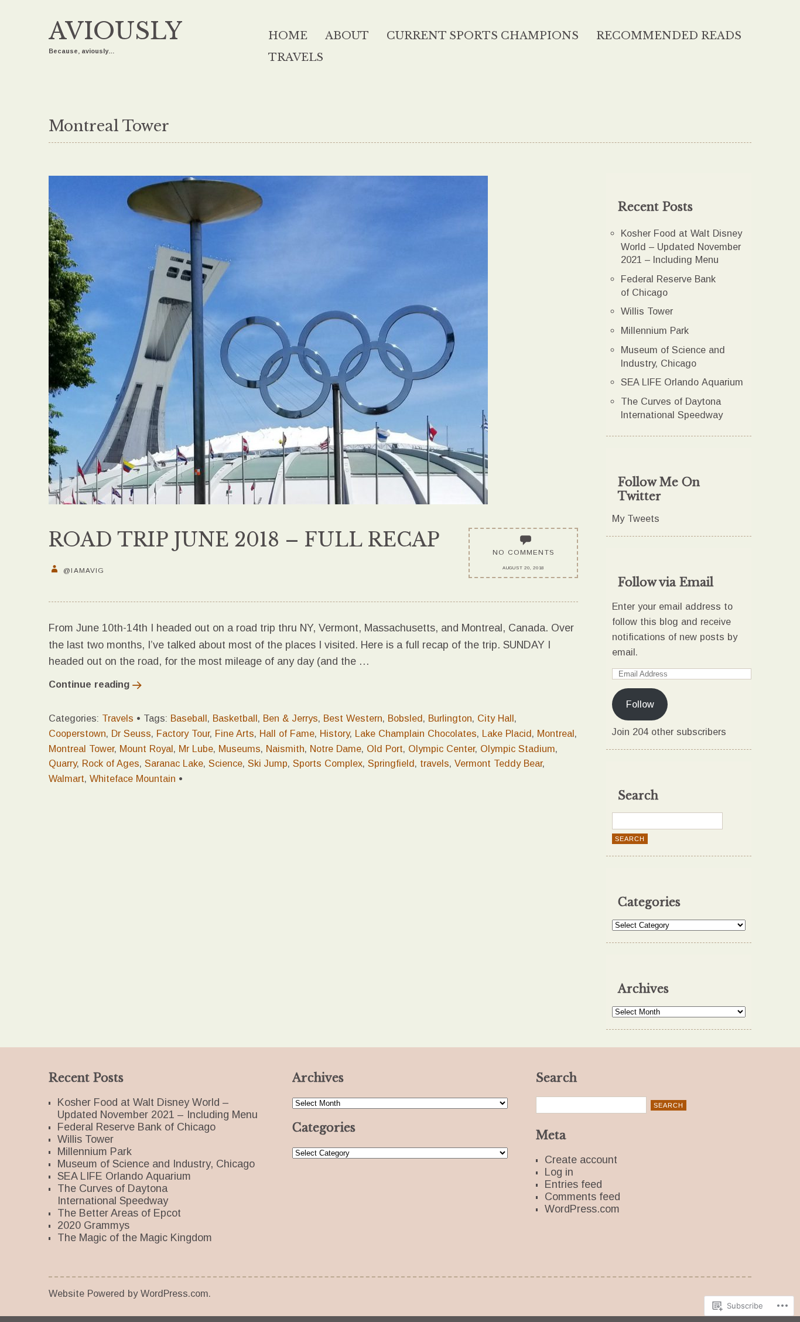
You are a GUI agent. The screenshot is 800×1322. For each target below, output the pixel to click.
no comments (523, 552)
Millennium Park (655, 330)
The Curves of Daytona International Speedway (112, 1195)
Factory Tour (183, 733)
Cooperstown (77, 733)
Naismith (285, 748)
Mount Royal (146, 748)
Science (225, 763)
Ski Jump (268, 763)
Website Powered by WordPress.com (128, 1293)
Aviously (115, 31)
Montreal (556, 733)
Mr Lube (196, 748)
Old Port (385, 748)
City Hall (495, 718)
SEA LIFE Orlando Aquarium (682, 382)
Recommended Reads (668, 35)
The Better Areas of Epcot (119, 1213)
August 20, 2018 (523, 568)
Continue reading (89, 684)
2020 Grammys (93, 1225)
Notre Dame (335, 748)
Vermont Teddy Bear (498, 763)
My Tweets (635, 518)
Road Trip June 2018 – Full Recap (244, 540)
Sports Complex (328, 763)
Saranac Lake (174, 763)
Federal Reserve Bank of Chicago (136, 1127)
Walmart (66, 778)
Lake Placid (507, 733)
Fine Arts (234, 733)
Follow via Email (665, 582)
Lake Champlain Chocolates (416, 733)
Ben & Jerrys (290, 718)
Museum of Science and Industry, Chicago (156, 1164)
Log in (559, 1172)
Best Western (352, 718)
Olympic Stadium (517, 748)
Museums (239, 748)
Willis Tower (647, 311)
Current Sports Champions (483, 35)
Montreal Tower (81, 748)
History (335, 733)
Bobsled (405, 718)
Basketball (235, 718)
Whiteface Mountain (133, 778)
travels (434, 763)
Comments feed (582, 1197)
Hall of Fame (286, 733)
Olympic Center (441, 748)
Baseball (188, 718)
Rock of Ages (110, 763)
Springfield (391, 763)
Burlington (450, 718)
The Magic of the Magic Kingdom (134, 1238)
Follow (640, 704)
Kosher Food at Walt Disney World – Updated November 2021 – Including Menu (681, 246)
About (347, 35)
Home (287, 35)
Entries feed (573, 1184)
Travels (295, 57)
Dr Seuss (131, 733)
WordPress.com (582, 1209)
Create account (581, 1160)
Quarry (63, 763)
